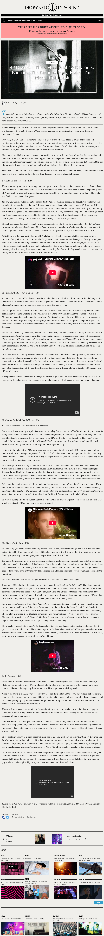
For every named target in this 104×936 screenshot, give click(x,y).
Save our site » (52, 15)
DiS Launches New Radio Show (11, 919)
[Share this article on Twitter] (7, 817)
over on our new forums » (64, 31)
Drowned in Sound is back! (34, 858)
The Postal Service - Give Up (34, 919)
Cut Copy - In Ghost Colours (88, 919)
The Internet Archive (61, 33)
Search (99, 20)
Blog (33, 20)
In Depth (17, 20)
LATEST (3, 850)
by (10, 103)
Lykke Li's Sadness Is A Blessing (89, 882)
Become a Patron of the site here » (24, 817)
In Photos (26, 20)
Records (9, 20)
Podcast (39, 20)
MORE (98, 902)
